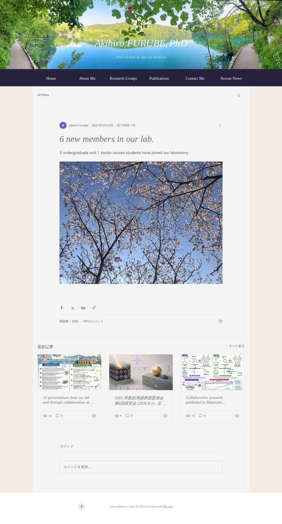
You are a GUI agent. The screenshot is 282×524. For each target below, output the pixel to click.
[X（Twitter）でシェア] (72, 308)
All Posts (43, 95)
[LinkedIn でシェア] (83, 308)
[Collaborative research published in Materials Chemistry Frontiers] (212, 372)
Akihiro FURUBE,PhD (141, 43)
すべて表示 (237, 346)
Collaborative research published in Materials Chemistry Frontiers (204, 400)
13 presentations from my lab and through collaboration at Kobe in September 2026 (66, 400)
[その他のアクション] (220, 125)
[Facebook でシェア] (61, 308)
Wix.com (168, 506)
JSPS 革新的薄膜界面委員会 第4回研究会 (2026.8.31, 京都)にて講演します (140, 401)
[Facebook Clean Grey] (81, 506)
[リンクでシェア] (94, 308)
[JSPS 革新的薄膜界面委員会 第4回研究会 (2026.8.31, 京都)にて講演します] (141, 372)
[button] (239, 95)
